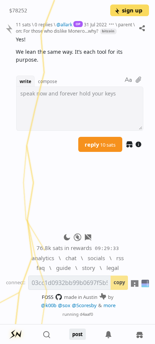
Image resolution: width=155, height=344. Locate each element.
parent (125, 24)
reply (100, 144)
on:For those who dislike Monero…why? (57, 31)
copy (119, 282)
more (109, 305)
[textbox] (79, 50)
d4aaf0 (86, 314)
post (77, 334)
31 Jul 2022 (95, 24)
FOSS (47, 297)
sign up (132, 10)
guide (63, 267)
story (88, 267)
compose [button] (47, 81)
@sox (64, 305)
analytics (43, 258)
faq (40, 267)
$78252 (18, 11)
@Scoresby (84, 305)
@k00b (48, 305)
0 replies (44, 24)
